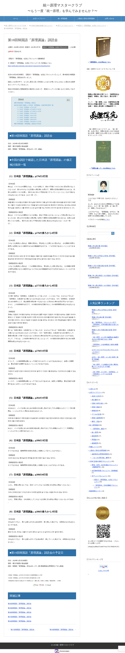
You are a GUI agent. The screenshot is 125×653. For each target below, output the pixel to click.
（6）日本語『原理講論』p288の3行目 (26, 117)
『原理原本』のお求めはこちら (100, 62)
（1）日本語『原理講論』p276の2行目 (26, 107)
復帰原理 (95, 443)
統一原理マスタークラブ (62, 5)
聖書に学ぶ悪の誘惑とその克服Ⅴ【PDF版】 (103, 285)
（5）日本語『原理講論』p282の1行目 (26, 115)
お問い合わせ (109, 18)
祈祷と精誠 (96, 407)
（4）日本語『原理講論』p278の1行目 (26, 113)
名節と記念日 (96, 396)
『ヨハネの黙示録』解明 (100, 458)
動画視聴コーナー (95, 491)
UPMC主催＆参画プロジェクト (100, 461)
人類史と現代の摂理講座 (86, 18)
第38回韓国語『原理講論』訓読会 (19, 612)
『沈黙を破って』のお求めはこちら (102, 168)
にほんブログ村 (103, 570)
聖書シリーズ (94, 447)
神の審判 (95, 400)
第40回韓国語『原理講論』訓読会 (19, 603)
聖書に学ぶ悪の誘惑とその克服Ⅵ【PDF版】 (103, 275)
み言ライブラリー (39, 18)
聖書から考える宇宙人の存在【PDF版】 (102, 256)
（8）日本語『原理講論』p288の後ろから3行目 (29, 121)
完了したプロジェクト (99, 476)
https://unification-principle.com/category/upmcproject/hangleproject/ (29, 66)
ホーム (15, 18)
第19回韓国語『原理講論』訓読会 (61, 629)
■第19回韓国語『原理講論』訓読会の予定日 (27, 123)
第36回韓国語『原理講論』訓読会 (19, 621)
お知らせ (92, 389)
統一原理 (95, 432)
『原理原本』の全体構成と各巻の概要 (105, 344)
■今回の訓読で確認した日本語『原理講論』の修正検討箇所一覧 (33, 105)
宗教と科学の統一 (98, 403)
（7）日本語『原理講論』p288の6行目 (26, 119)
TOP (15, 25)
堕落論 (94, 439)
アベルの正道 (96, 414)
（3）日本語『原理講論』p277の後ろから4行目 (29, 111)
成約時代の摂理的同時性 (100, 454)
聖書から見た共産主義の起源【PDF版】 (102, 266)
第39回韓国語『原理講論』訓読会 (19, 608)
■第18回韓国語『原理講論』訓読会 (25, 103)
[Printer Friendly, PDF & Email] (42, 585)
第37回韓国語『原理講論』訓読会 (19, 617)
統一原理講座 (62, 18)
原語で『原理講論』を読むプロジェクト (55, 47)
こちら (107, 219)
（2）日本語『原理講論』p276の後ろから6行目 (29, 109)
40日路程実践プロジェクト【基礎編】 (105, 470)
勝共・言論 (96, 421)
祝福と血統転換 (97, 418)
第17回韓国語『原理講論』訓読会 (22, 629)
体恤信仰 (95, 410)
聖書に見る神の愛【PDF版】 (98, 246)
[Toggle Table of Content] (67, 100)
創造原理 (95, 436)
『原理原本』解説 (98, 429)
